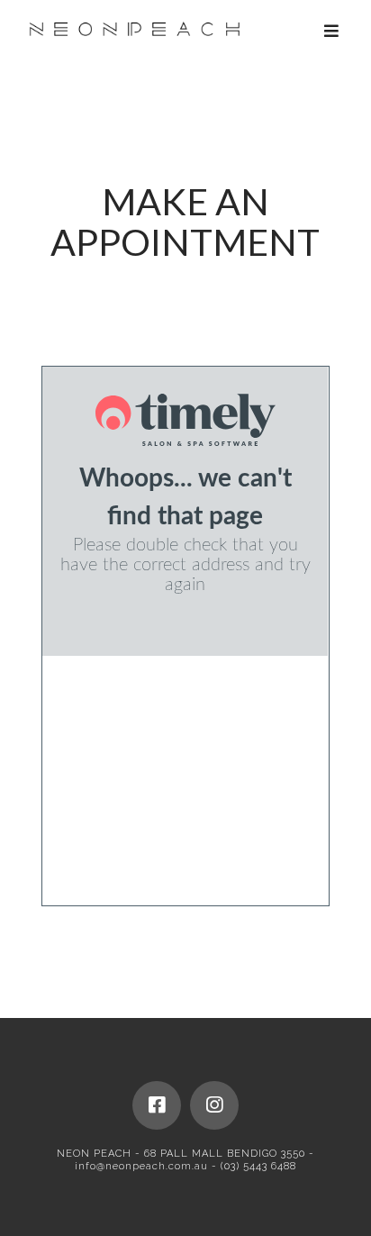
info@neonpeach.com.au (141, 1166)
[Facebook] (156, 1105)
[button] (331, 31)
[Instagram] (214, 1105)
